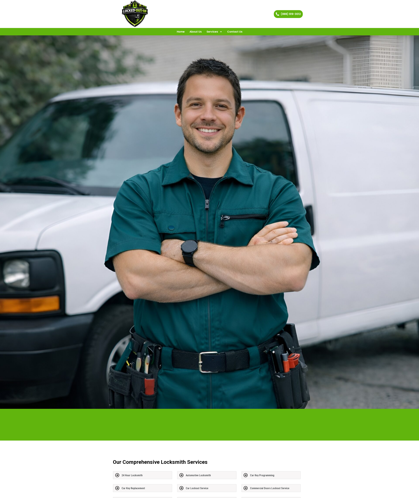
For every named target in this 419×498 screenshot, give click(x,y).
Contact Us (234, 32)
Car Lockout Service (197, 488)
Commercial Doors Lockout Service (269, 488)
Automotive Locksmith (198, 475)
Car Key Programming (262, 475)
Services (212, 32)
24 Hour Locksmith (132, 475)
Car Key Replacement (133, 488)
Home (181, 32)
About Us (196, 32)
